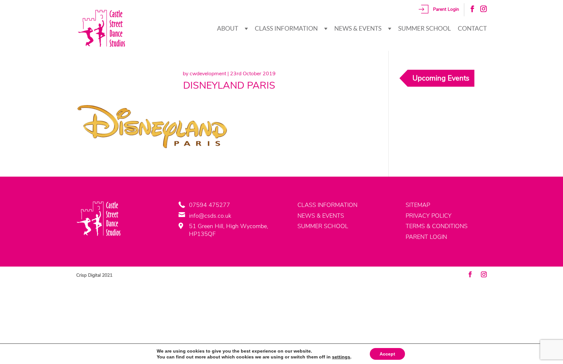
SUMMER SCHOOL (322, 226)
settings (341, 356)
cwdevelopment (208, 73)
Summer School (424, 28)
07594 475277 (209, 205)
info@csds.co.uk (210, 216)
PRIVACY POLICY (429, 216)
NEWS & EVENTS (320, 216)
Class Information (286, 28)
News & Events (358, 28)
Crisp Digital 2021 (94, 275)
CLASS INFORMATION (327, 205)
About (227, 28)
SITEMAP (418, 205)
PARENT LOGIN (426, 237)
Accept (387, 354)
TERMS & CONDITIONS (437, 226)
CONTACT (472, 28)
